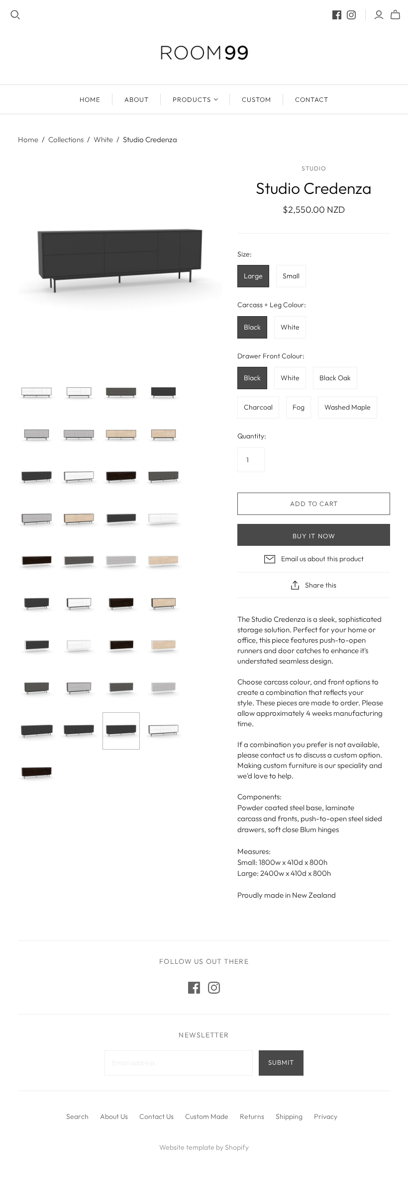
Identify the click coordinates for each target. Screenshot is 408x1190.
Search (77, 1116)
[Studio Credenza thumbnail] (36, 688)
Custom (256, 99)
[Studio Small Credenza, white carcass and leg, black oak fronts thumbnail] (121, 646)
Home (28, 139)
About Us (114, 1116)
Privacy (325, 1116)
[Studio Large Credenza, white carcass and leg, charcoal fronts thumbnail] (79, 562)
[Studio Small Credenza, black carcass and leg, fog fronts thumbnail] (36, 435)
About (136, 99)
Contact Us (156, 1116)
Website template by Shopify (204, 1147)
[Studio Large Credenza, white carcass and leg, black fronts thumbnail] (121, 519)
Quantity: (251, 435)
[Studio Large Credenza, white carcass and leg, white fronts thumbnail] (163, 519)
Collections (66, 139)
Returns (252, 1116)
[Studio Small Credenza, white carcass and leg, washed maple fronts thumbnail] (163, 646)
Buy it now (314, 536)
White (103, 139)
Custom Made (206, 1116)
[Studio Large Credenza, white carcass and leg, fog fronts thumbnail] (121, 562)
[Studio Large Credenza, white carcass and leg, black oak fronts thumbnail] (36, 562)
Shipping (289, 1116)
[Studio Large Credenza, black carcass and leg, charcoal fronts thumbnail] (121, 393)
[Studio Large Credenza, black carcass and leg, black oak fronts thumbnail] (121, 477)
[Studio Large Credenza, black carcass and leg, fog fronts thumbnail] (79, 435)
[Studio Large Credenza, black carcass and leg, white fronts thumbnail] (36, 393)
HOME (90, 99)
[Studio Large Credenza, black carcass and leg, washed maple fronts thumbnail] (121, 435)
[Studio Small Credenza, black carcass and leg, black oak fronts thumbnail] (121, 604)
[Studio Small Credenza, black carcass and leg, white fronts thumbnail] (79, 393)
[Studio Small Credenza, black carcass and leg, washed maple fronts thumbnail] (163, 435)
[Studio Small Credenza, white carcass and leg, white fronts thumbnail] (79, 646)
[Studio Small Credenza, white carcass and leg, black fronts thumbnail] (36, 646)
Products (191, 99)
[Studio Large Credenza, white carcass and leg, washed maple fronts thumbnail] (163, 562)
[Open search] (15, 15)
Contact (311, 99)
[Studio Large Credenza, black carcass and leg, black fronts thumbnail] (36, 477)
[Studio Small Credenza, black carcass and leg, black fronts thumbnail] (163, 393)
